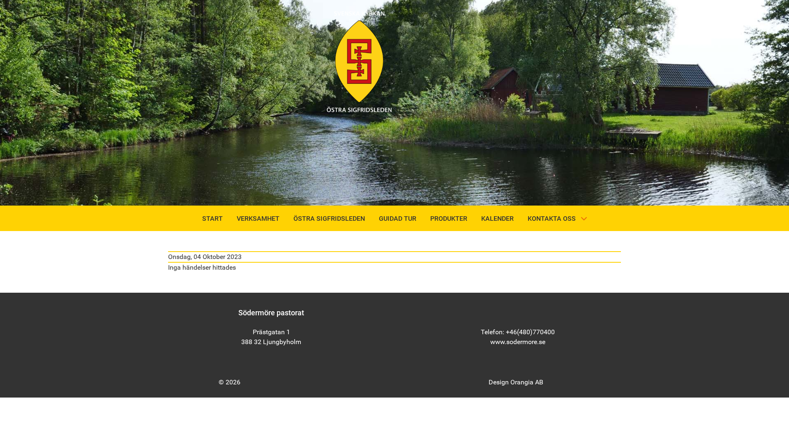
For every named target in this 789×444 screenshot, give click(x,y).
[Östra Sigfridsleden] (359, 61)
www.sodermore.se (517, 342)
